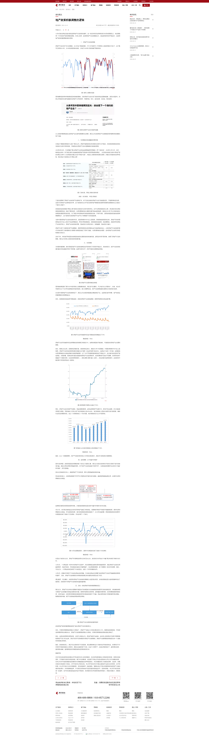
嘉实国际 (57, 1)
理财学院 (134, 715)
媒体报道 (58, 722)
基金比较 (147, 715)
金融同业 (108, 713)
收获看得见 (96, 711)
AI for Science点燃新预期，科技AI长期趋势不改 (139, 47)
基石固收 (70, 715)
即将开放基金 (148, 717)
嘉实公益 (79, 1)
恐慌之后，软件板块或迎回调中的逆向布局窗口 (139, 37)
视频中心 (134, 717)
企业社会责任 (59, 717)
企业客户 (108, 715)
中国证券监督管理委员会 (110, 730)
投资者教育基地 (87, 1)
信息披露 (147, 711)
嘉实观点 (69, 9)
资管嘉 (108, 717)
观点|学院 (62, 9)
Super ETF (70, 717)
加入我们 (151, 1)
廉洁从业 (147, 720)
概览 (107, 711)
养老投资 (116, 5)
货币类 (82, 717)
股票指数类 (84, 713)
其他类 (82, 720)
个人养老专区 (122, 717)
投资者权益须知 (59, 728)
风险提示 (77, 728)
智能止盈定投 (97, 715)
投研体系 (70, 711)
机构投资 (108, 5)
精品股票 (70, 713)
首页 (70, 5)
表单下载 (147, 713)
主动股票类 (84, 711)
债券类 (82, 715)
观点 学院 (125, 5)
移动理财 (119, 1)
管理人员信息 (59, 713)
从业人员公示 (69, 728)
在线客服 (135, 1)
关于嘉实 (77, 5)
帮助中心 (127, 1)
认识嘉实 (58, 711)
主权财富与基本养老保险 (125, 713)
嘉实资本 (65, 1)
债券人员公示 (69, 730)
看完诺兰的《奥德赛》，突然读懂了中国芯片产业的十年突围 (139, 28)
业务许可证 (84, 730)
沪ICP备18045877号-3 (78, 734)
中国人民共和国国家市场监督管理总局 (145, 730)
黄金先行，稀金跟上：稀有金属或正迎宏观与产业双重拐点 (139, 19)
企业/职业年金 (122, 715)
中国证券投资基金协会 (126, 730)
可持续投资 (58, 720)
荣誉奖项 (58, 715)
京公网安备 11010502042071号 (93, 734)
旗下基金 (93, 5)
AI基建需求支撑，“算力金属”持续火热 (139, 56)
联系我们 (143, 1)
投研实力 (85, 5)
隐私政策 (57, 730)
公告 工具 (134, 5)
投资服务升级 (97, 713)
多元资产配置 (71, 722)
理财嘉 (100, 5)
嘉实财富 (72, 1)
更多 (152, 14)
